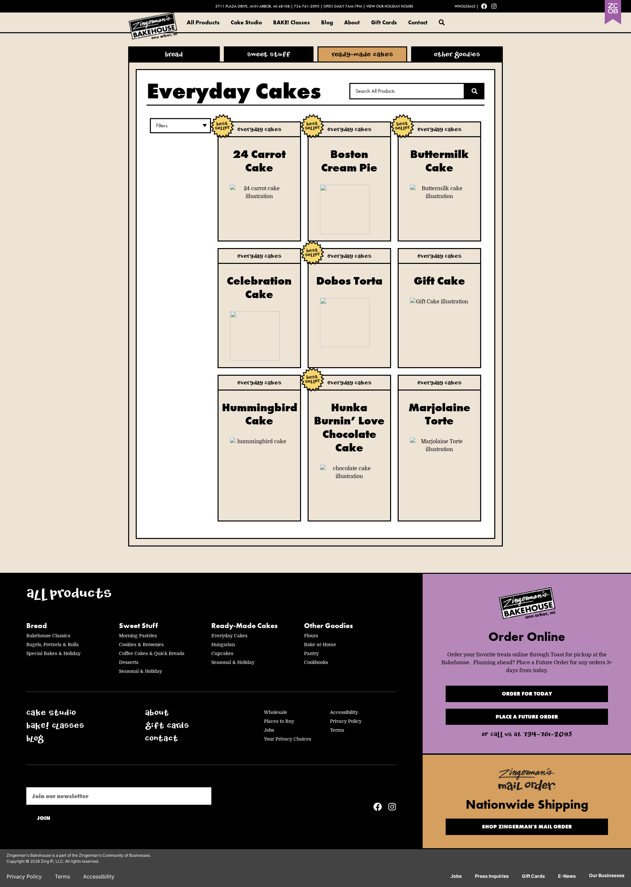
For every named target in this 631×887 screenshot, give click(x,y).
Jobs (269, 730)
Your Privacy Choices (287, 739)
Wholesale (465, 6)
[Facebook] (484, 6)
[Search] (474, 91)
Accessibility (344, 712)
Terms (337, 730)
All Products (203, 22)
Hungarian (223, 644)
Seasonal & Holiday (140, 671)
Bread (36, 625)
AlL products (69, 595)
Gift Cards (384, 22)
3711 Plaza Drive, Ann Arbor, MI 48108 (252, 6)
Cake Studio (246, 22)
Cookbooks (316, 662)
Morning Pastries (138, 635)
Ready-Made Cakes (244, 625)
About (352, 22)
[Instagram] (494, 6)
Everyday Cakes (229, 635)
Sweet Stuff (138, 625)
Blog (327, 22)
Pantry (311, 653)
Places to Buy (279, 721)
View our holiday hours (389, 6)
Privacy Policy (346, 721)
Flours (311, 635)
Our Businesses (606, 875)
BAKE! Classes (291, 22)
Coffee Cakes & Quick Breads (151, 653)
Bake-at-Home (320, 644)
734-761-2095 (306, 6)
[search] (442, 22)
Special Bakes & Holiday (53, 653)
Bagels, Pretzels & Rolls (52, 644)
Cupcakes (222, 653)
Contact (418, 22)
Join (43, 818)
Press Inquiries (492, 876)
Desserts (128, 662)
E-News (567, 876)
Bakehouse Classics (48, 635)
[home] (527, 605)
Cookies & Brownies (141, 644)
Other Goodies (328, 625)
